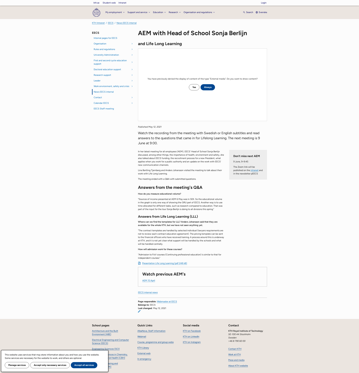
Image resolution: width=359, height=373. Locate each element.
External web (143, 353)
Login (263, 2)
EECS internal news (148, 292)
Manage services (17, 365)
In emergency (144, 359)
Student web (109, 2)
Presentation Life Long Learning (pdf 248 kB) (164, 263)
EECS (110, 23)
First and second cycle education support (110, 62)
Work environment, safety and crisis (111, 86)
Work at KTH (234, 354)
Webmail (141, 336)
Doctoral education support (107, 69)
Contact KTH (234, 349)
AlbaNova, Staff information (151, 331)
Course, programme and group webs (155, 342)
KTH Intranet (98, 23)
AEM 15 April (148, 280)
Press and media (236, 360)
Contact (98, 97)
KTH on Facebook (192, 331)
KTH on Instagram (192, 342)
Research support (102, 75)
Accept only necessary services (50, 365)
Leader (97, 80)
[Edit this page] (139, 311)
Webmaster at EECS (167, 301)
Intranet (122, 2)
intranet (254, 170)
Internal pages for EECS (105, 38)
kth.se (96, 2)
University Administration (106, 55)
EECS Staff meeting (104, 108)
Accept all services (84, 365)
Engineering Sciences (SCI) (106, 349)
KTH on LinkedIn (191, 336)
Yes (194, 87)
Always (207, 87)
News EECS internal (127, 23)
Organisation (100, 43)
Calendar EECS (101, 103)
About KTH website (238, 365)
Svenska (263, 12)
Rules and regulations (104, 49)
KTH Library (143, 347)
